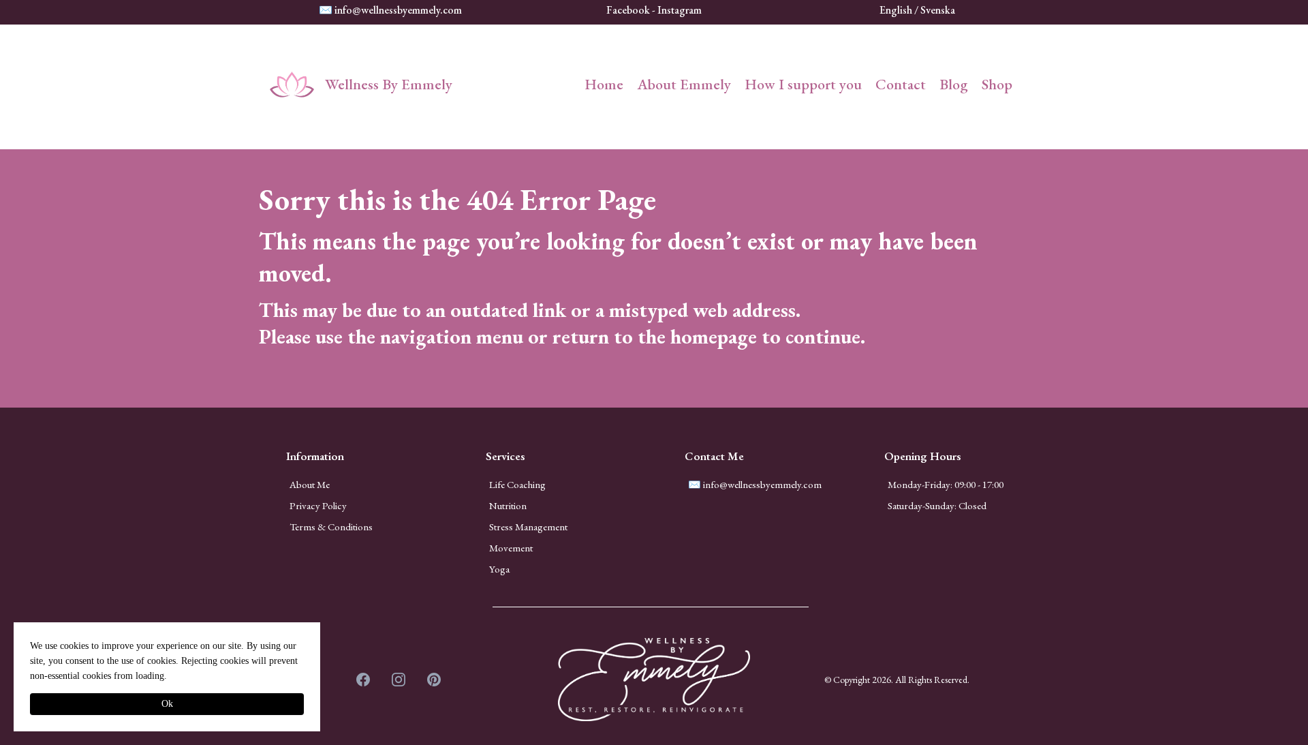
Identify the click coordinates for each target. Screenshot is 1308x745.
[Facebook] (363, 679)
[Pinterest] (434, 679)
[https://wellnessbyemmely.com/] (292, 84)
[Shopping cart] (1033, 84)
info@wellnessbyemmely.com (398, 10)
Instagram (679, 10)
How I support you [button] (803, 84)
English (896, 10)
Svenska (937, 10)
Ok (167, 704)
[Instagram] (398, 679)
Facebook (629, 10)
